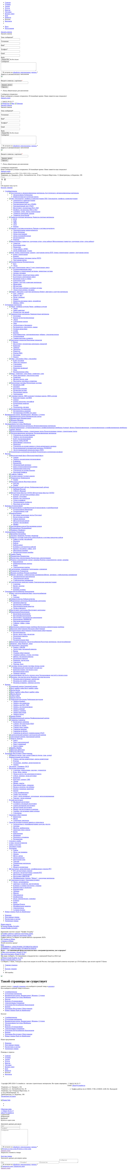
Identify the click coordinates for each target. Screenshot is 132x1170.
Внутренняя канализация (22, 615)
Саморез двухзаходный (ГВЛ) (23, 723)
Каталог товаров (6, 187)
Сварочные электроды (21, 820)
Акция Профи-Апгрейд (9, 928)
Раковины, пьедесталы (21, 660)
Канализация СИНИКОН (22, 619)
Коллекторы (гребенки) (21, 604)
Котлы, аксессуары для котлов (23, 634)
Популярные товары (12, 917)
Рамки (15, 565)
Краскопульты (18, 889)
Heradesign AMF (19, 385)
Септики (16, 597)
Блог (6, 15)
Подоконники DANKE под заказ (24, 413)
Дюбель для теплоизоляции (23, 707)
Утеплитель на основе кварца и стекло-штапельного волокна (34, 446)
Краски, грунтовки (20, 496)
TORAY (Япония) (19, 491)
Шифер (15, 524)
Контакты (8, 21)
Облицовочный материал (22, 465)
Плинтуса (16, 351)
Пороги (16, 357)
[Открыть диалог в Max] (12, 103)
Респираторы (17, 839)
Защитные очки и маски (21, 830)
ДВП (15, 223)
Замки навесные (19, 310)
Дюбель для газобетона (21, 703)
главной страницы (19, 986)
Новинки (8, 915)
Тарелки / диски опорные (22, 798)
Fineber (15, 480)
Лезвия (15, 781)
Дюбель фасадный (19, 712)
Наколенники (18, 833)
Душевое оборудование (21, 653)
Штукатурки (17, 286)
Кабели (15, 543)
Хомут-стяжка (18, 746)
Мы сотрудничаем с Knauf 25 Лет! (13, 954)
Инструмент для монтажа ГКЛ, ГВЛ (26, 208)
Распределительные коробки (23, 552)
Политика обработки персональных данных (83, 1094)
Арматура (16, 243)
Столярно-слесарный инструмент (25, 804)
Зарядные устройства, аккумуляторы (26, 884)
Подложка (16, 355)
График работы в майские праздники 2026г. (16, 935)
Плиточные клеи (19, 280)
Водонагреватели (19, 632)
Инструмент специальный (22, 874)
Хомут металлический (21, 742)
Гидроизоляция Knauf (20, 202)
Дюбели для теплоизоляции (23, 437)
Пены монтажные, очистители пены (26, 375)
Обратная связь (6, 1109)
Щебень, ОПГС (18, 303)
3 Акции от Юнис (7, 941)
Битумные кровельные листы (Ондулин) (27, 515)
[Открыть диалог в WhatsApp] (5, 103)
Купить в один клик (24, 1149)
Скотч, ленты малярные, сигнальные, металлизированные (33, 796)
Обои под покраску (20, 362)
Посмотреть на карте (8, 1096)
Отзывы (8, 4)
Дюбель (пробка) (19, 701)
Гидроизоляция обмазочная (22, 509)
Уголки (15, 405)
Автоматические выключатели (24, 576)
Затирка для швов (19, 273)
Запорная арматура (20, 602)
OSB (14, 221)
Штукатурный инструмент (22, 807)
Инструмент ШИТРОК (21, 876)
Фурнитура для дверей (21, 312)
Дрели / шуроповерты (21, 882)
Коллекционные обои (20, 372)
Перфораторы (18, 897)
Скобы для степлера (20, 794)
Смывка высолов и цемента (23, 338)
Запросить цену (19, 1166)
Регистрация (9, 28)
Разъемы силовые (19, 589)
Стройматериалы (11, 992)
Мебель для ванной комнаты (23, 656)
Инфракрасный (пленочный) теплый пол (27, 668)
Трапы (15, 625)
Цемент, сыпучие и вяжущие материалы (27, 282)
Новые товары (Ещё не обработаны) (17, 1010)
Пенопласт (17, 444)
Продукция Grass (19, 859)
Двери (15, 308)
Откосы (16, 400)
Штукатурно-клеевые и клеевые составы (27, 288)
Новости (8, 17)
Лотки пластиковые (20, 234)
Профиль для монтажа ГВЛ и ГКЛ (25, 210)
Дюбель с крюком (19, 710)
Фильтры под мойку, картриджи (24, 681)
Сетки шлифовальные (21, 792)
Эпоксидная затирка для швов (23, 290)
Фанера (15, 226)
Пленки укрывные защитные (23, 789)
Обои (15, 370)
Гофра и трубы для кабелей (22, 539)
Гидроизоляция (18, 336)
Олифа (15, 331)
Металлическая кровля (21, 521)
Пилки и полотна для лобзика (23, 787)
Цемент (16, 299)
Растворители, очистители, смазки (25, 327)
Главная (8, 2)
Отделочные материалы (13, 993)
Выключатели (18, 562)
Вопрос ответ (9, 14)
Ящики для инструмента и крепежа (25, 809)
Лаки (15, 323)
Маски (15, 818)
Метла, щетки (18, 856)
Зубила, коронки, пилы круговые (25, 776)
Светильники (18, 394)
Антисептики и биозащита (22, 325)
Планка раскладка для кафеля (23, 401)
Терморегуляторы (19, 673)
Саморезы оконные (20, 729)
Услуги (7, 8)
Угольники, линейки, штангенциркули (27, 763)
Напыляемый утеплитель (22, 442)
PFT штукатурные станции (22, 871)
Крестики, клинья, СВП (21, 779)
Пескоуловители (19, 238)
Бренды (7, 10)
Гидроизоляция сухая (20, 511)
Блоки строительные (20, 254)
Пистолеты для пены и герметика (25, 381)
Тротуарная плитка (20, 260)
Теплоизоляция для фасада (22, 502)
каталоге (51, 986)
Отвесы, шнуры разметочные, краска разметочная (30, 759)
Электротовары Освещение (14, 1003)
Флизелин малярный (20, 368)
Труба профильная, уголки (22, 251)
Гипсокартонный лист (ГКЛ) (23, 206)
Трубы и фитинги (19, 608)
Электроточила (18, 908)
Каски (15, 831)
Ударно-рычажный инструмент (24, 805)
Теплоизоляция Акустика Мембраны (18, 997)
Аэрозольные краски (20, 321)
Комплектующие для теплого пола (25, 669)
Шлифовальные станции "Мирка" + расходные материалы (33, 878)
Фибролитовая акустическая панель (25, 197)
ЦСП (15, 219)
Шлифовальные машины (22, 906)
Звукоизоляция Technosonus (23, 195)
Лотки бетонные (19, 232)
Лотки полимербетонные (22, 236)
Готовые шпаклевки (20, 329)
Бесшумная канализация (21, 614)
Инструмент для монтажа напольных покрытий (30, 344)
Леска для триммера (20, 852)
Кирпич (16, 256)
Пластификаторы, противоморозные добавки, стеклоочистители (36, 334)
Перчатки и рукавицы (21, 837)
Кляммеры (17, 461)
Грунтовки (17, 316)
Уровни (16, 764)
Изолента (16, 541)
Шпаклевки (17, 284)
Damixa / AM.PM (19, 647)
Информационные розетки (22, 563)
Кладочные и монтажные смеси (24, 277)
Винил (15, 342)
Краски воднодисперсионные (23, 318)
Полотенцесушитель (20, 636)
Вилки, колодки (18, 586)
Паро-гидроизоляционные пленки (25, 467)
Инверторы (17, 817)
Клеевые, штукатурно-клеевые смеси (26, 494)
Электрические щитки (21, 578)
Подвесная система (20, 390)
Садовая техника (19, 910)
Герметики (17, 377)
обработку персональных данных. (25, 72)
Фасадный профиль (20, 472)
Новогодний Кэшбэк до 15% (11, 960)
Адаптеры (16, 584)
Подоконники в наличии (22, 411)
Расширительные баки (21, 640)
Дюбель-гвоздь (18, 714)
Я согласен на (20, 72)
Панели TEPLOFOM (20, 440)
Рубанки (16, 900)
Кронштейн (17, 463)
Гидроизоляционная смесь (22, 269)
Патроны (16, 588)
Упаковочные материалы (22, 863)
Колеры (16, 332)
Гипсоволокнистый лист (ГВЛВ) (24, 204)
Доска (15, 265)
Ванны (15, 651)
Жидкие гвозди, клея (20, 379)
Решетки (16, 239)
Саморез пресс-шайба (20, 727)
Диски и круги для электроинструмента (27, 774)
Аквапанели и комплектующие (24, 200)
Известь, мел (17, 295)
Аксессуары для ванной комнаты (25, 649)
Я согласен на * (20, 1147)
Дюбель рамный (19, 709)
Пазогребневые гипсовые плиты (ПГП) (27, 258)
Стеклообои (17, 364)
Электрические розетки (21, 567)
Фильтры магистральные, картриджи (26, 679)
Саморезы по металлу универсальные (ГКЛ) (28, 733)
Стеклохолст (17, 366)
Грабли (15, 850)
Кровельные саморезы (21, 722)
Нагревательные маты (21, 671)
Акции (7, 6)
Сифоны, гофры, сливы (21, 623)
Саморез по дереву (19, 725)
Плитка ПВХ (17, 353)
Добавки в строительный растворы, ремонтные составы (33, 271)
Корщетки (16, 777)
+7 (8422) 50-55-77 (7, 1111)
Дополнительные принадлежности (25, 230)
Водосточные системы (21, 517)
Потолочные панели (20, 392)
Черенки (16, 865)
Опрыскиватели (19, 858)
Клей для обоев (18, 360)
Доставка (8, 12)
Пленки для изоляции (21, 522)
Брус (14, 264)
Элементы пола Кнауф (21, 215)
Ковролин (16, 346)
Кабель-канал (18, 545)
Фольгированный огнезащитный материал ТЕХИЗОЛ (32, 448)
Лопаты (16, 854)
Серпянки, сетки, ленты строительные (26, 211)
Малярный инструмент (21, 802)
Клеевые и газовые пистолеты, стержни (27, 885)
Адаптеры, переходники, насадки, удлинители (29, 770)
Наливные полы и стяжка (22, 278)
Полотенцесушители (20, 658)
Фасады (7, 999)
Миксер (16, 893)
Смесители (17, 662)
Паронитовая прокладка (21, 468)
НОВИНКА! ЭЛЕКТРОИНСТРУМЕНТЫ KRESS (18, 948)
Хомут (15, 740)
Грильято (16, 386)
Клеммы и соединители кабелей (24, 547)
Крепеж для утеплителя (21, 498)
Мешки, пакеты (18, 783)
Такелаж (16, 861)
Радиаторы (17, 638)
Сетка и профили (19, 500)
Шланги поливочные (20, 867)
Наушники (17, 835)
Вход (6, 26)
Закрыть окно (5, 98)
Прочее (15, 791)
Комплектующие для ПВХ (22, 398)
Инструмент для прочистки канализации (27, 617)
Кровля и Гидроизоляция (14, 1001)
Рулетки (16, 761)
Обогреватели (18, 895)
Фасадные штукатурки (21, 504)
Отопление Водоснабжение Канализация (19, 1005)
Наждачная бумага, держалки (23, 785)
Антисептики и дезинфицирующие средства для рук (31, 824)
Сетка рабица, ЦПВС (20, 249)
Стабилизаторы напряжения (23, 580)
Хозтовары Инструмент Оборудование (18, 1008)
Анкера (15, 457)
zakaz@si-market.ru (78, 1085)
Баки (15, 595)
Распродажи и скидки (12, 919)
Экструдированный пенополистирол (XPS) (28, 450)
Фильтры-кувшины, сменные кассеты (26, 683)
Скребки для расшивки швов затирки (26, 811)
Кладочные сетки (19, 245)
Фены (15, 902)
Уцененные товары (11, 921)
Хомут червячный (19, 744)
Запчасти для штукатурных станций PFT (27, 872)
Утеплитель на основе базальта (24, 435)
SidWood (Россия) (19, 489)
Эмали (15, 319)
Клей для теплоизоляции (22, 439)
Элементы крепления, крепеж (23, 213)
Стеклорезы (17, 813)
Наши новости (6, 924)
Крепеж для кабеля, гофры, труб (24, 548)
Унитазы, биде (18, 664)
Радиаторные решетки (21, 403)
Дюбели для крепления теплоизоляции (27, 459)
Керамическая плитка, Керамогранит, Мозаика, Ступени (25, 995)
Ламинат (16, 347)
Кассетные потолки (20, 388)
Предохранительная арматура (23, 606)
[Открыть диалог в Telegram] (19, 103)
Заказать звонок (6, 32)
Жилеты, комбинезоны (21, 828)
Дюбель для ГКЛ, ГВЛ (21, 705)
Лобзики (16, 891)
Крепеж (7, 1006)
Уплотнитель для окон (21, 407)
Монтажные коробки (20, 550)
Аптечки (16, 826)
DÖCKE (16, 483)
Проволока (17, 247)
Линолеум (16, 349)
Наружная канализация (21, 621)
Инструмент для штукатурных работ (26, 275)
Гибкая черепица (19, 519)
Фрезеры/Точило (19, 904)
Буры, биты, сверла (20, 772)
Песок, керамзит (19, 297)
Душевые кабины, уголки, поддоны (25, 655)
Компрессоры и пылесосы (22, 887)
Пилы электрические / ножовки (24, 899)
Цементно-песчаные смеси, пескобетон (27, 301)
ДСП (15, 224)
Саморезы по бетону (20, 731)
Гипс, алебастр (18, 293)
